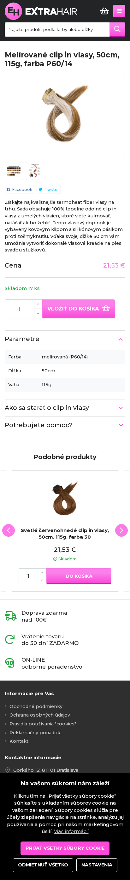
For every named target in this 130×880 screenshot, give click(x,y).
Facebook (22, 189)
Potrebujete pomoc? (39, 425)
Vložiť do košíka (74, 308)
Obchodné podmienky (35, 706)
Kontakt (18, 741)
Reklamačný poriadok (34, 732)
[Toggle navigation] (119, 11)
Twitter (51, 189)
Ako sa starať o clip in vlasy (47, 407)
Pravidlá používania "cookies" (42, 724)
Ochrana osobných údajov (39, 715)
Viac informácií (71, 831)
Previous (8, 530)
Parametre (22, 339)
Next (121, 530)
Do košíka (79, 576)
